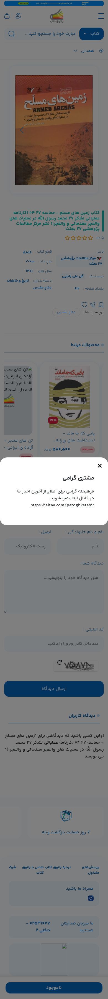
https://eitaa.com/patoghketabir (62, 505)
